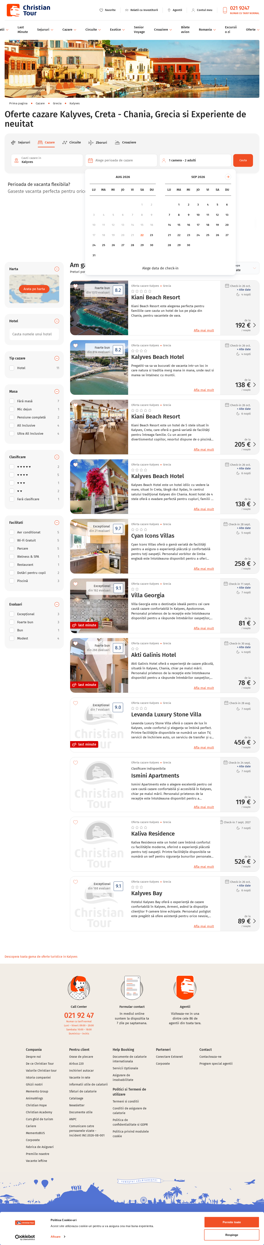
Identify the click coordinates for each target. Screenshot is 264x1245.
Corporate (33, 1140)
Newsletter (76, 1105)
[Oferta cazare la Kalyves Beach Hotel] (99, 486)
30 (151, 245)
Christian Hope (36, 1105)
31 (94, 255)
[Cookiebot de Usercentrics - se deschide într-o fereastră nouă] (25, 1237)
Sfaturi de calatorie (83, 1091)
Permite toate (232, 1222)
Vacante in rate (79, 1077)
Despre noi (33, 1057)
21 (132, 235)
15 (142, 225)
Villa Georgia (147, 595)
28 (132, 245)
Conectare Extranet (169, 1057)
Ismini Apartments (155, 776)
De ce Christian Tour (40, 1063)
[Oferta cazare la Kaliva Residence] (99, 844)
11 (103, 225)
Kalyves (75, 103)
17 (94, 235)
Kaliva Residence (153, 834)
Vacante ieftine (36, 1161)
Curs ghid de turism (39, 1119)
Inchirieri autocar (81, 1070)
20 (122, 235)
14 (132, 225)
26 (113, 245)
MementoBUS (35, 1133)
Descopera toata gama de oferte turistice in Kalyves (41, 956)
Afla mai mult (204, 330)
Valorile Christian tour (41, 1070)
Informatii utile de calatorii (88, 1084)
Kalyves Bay (146, 893)
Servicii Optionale (125, 1068)
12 (113, 225)
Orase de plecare (81, 1057)
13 (122, 225)
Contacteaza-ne (210, 1057)
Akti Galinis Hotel (153, 655)
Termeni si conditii (126, 1101)
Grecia (57, 103)
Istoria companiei (38, 1077)
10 (93, 225)
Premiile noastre (37, 1154)
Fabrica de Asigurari (40, 1147)
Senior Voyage (139, 29)
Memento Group (37, 1091)
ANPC (73, 1119)
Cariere (31, 1126)
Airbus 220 (76, 1063)
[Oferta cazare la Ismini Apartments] (99, 784)
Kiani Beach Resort (155, 297)
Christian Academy (39, 1112)
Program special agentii (216, 1063)
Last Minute (23, 29)
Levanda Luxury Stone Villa (166, 714)
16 (151, 225)
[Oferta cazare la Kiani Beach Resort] (99, 427)
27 (122, 245)
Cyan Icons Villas (152, 536)
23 (151, 235)
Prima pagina (18, 103)
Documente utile (81, 1112)
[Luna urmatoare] (228, 177)
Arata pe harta (34, 289)
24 (93, 245)
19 (113, 235)
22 (142, 235)
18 (103, 235)
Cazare (40, 103)
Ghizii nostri (34, 1084)
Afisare (55, 1236)
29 (142, 245)
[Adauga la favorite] (75, 286)
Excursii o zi (231, 29)
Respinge (231, 1234)
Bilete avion (185, 29)
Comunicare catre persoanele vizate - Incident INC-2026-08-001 (87, 1130)
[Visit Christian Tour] (28, 10)
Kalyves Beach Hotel (157, 357)
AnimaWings (34, 1098)
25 (103, 245)
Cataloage (76, 1098)
